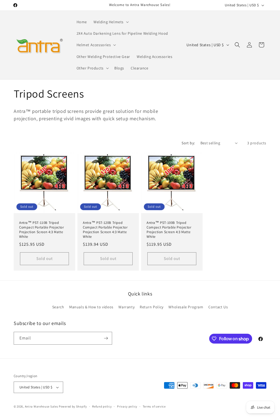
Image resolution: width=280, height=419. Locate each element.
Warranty (126, 306)
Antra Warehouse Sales (41, 406)
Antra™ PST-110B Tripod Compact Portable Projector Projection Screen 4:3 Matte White (41, 230)
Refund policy (102, 406)
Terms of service (154, 406)
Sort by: (188, 142)
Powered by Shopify (73, 406)
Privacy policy (127, 406)
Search (58, 306)
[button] (110, 22)
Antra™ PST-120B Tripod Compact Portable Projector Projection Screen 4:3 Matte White (105, 230)
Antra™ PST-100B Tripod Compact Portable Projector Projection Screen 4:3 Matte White (169, 230)
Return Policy (152, 306)
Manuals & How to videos (91, 306)
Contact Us (218, 306)
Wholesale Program (185, 306)
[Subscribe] (106, 338)
